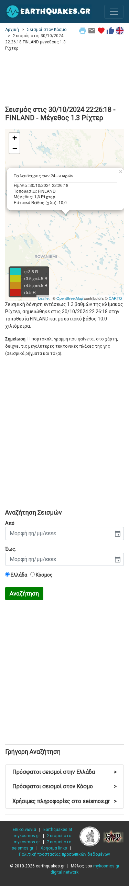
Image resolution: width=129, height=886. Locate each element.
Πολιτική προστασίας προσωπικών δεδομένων (64, 854)
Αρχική (12, 29)
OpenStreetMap (69, 298)
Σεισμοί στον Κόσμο (46, 29)
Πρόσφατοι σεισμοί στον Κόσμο (64, 786)
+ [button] (14, 138)
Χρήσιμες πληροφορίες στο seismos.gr (64, 801)
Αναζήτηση (24, 593)
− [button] (14, 148)
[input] (58, 533)
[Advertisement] (64, 79)
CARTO (115, 298)
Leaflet (44, 298)
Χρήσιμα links (54, 848)
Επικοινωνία (24, 829)
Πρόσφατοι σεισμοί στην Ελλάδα (64, 772)
